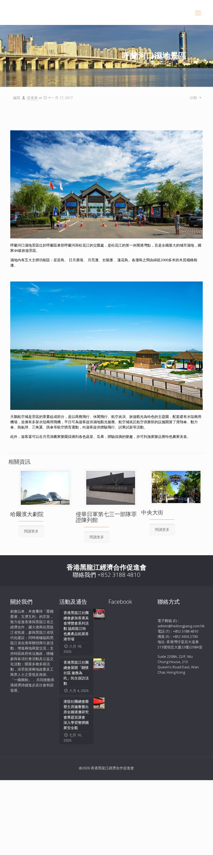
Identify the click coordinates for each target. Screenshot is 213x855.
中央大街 (152, 512)
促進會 (32, 97)
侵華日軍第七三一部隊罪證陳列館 (106, 517)
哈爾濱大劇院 (27, 514)
